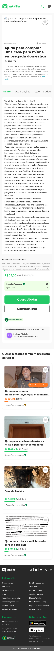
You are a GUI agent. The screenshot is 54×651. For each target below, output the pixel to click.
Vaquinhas (6, 587)
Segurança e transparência (39, 605)
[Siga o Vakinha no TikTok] (51, 570)
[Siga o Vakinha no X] (46, 570)
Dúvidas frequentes (36, 583)
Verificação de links (9, 609)
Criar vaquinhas (8, 590)
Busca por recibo (35, 609)
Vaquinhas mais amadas (11, 598)
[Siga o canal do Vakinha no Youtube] (41, 570)
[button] (27, 28)
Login (4, 594)
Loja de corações (35, 590)
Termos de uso (8, 605)
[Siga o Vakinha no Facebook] (36, 570)
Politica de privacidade (10, 602)
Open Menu (49, 6)
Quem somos (7, 583)
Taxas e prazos (34, 587)
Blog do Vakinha (35, 598)
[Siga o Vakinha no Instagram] (31, 570)
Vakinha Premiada (36, 594)
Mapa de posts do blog (37, 602)
